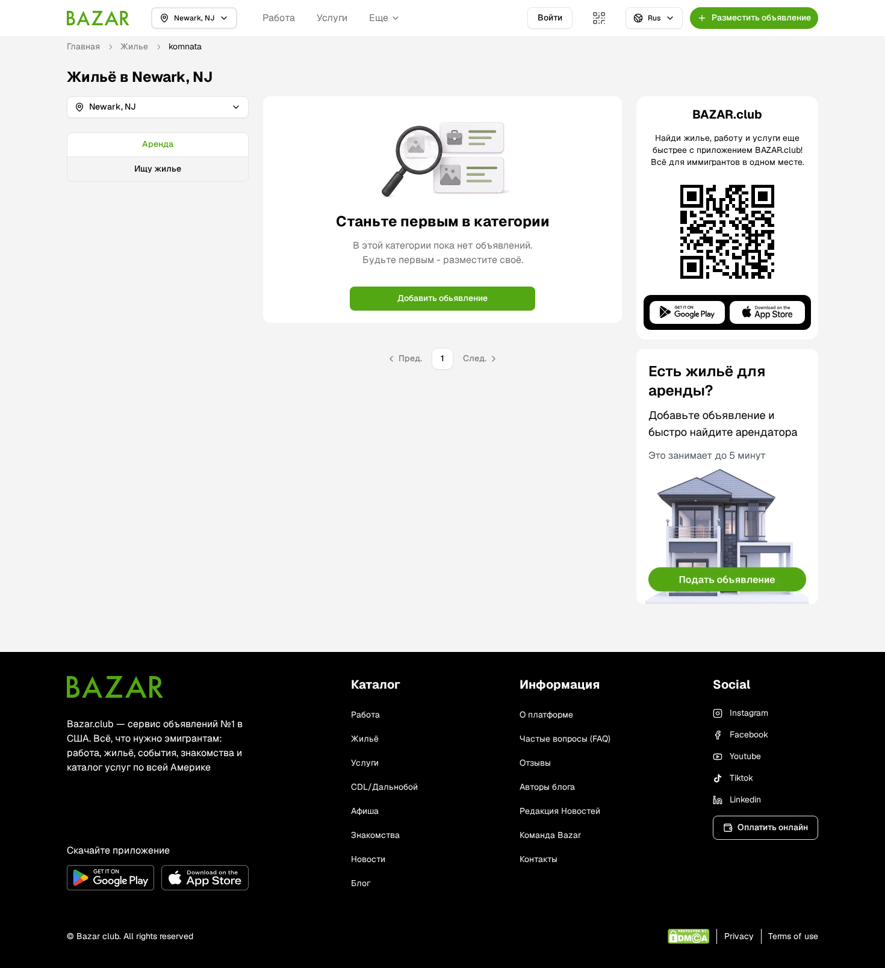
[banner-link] (727, 476)
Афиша (365, 810)
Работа (278, 17)
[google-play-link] (110, 877)
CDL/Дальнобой (384, 786)
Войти (550, 17)
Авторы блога (547, 786)
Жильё (365, 738)
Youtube (745, 756)
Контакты (538, 859)
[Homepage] (98, 18)
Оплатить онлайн (773, 827)
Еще (378, 17)
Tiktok (741, 777)
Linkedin (745, 799)
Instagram (749, 712)
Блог (360, 883)
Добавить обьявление (442, 298)
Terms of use (793, 936)
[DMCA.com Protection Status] (688, 936)
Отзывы (535, 762)
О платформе (546, 714)
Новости (368, 859)
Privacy (739, 936)
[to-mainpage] (115, 687)
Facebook (749, 734)
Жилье (134, 46)
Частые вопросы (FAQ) (565, 738)
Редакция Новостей (560, 810)
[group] (158, 157)
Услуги (332, 17)
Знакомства (375, 835)
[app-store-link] (205, 877)
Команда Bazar (550, 835)
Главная (83, 46)
